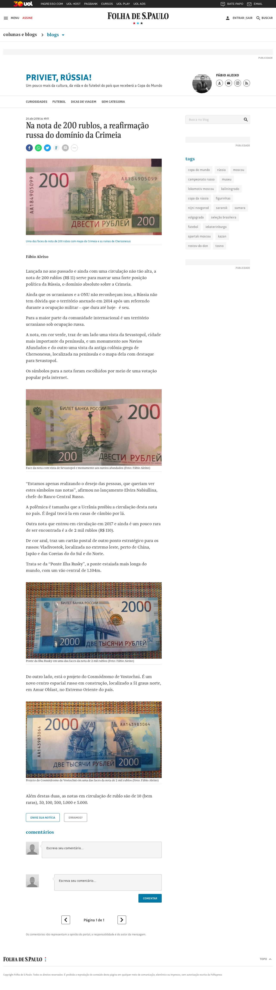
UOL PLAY (123, 3)
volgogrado (196, 217)
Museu (226, 179)
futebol (193, 227)
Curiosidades (36, 101)
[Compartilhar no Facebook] (29, 147)
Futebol (59, 101)
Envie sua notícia (42, 817)
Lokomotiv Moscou (201, 189)
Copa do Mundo (199, 170)
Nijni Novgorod (198, 208)
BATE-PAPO (235, 3)
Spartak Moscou (199, 236)
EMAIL (258, 3)
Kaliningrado (230, 189)
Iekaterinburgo (216, 227)
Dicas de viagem (83, 101)
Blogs (53, 35)
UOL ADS (139, 3)
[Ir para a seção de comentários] (65, 147)
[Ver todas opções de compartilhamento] (56, 148)
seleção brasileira (223, 217)
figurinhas (223, 198)
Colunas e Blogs (20, 35)
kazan (222, 236)
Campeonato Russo (201, 179)
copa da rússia (198, 198)
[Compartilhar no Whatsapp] (38, 147)
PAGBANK (91, 3)
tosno (219, 246)
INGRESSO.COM (52, 3)
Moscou (238, 170)
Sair (249, 18)
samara (240, 208)
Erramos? (76, 817)
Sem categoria (113, 101)
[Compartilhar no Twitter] (47, 147)
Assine (27, 18)
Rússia (221, 170)
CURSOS (107, 3)
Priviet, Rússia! (59, 77)
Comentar (150, 898)
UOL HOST (73, 3)
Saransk (221, 208)
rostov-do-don (198, 246)
